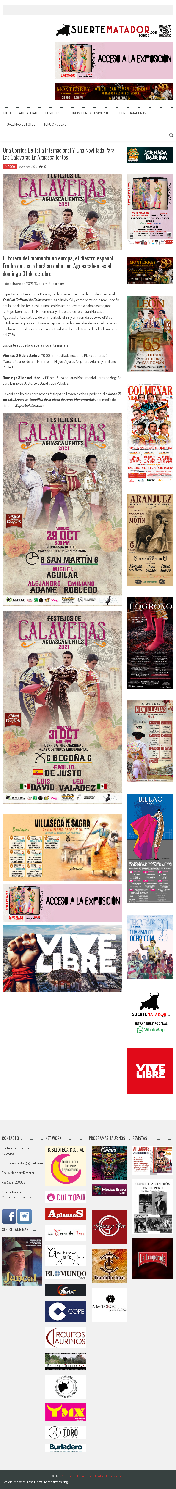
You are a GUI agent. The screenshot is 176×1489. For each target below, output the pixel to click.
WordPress (26, 1482)
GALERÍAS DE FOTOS (21, 124)
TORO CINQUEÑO (55, 124)
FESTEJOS (52, 113)
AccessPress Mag (56, 1482)
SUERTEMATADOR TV (132, 113)
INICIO (7, 113)
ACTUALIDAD (28, 113)
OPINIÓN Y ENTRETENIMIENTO (89, 113)
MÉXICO (10, 166)
